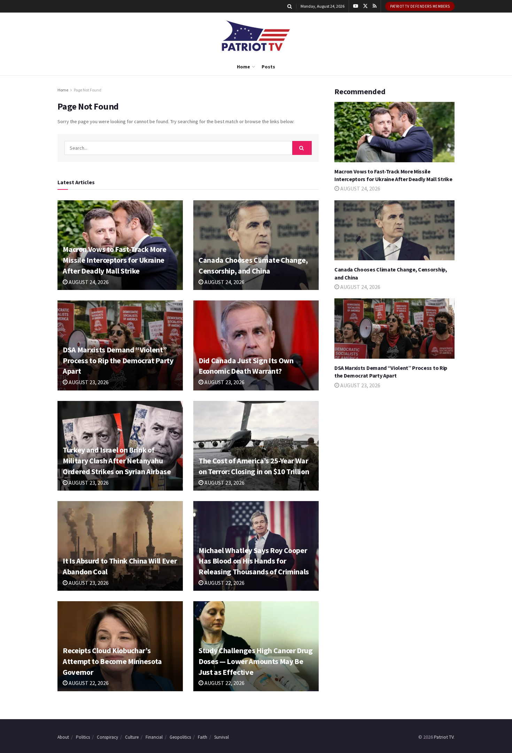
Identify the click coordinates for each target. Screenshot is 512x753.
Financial (154, 737)
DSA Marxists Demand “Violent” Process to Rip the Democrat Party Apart (118, 360)
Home (243, 67)
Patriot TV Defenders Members (420, 6)
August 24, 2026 (88, 281)
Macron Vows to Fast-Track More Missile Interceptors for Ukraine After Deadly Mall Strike (114, 260)
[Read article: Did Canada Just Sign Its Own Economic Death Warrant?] (256, 345)
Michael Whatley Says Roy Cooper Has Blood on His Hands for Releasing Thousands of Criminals (254, 561)
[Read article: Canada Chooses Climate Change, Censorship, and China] (256, 245)
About (63, 737)
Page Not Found (87, 89)
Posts (268, 67)
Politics (83, 737)
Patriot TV (443, 737)
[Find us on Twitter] (365, 6)
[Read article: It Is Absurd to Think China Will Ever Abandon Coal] (120, 546)
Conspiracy (107, 737)
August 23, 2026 (88, 382)
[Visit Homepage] (256, 35)
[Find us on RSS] (375, 6)
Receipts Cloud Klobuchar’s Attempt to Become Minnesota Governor (112, 661)
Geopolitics (180, 737)
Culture (132, 737)
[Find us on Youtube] (355, 6)
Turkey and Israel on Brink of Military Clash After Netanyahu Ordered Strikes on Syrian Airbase (117, 460)
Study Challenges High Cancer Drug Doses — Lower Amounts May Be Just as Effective (256, 661)
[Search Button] (289, 6)
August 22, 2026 (224, 582)
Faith (202, 737)
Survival (221, 737)
